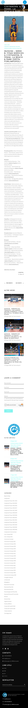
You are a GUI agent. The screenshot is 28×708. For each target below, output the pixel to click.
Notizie (6, 596)
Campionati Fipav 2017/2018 (10, 510)
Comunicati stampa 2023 (10, 568)
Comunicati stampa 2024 (10, 570)
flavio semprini (16, 316)
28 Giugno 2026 (7, 340)
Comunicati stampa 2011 (10, 541)
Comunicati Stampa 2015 (10, 548)
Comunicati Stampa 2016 (10, 551)
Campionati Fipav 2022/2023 (10, 522)
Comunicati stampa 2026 (10, 572)
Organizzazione (7, 601)
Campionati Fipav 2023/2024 (10, 524)
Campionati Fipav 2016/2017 (10, 508)
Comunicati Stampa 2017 (10, 553)
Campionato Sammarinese (10, 532)
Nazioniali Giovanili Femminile (11, 594)
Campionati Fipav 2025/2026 (10, 529)
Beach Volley (7, 496)
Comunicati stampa (8, 48)
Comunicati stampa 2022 (17, 48)
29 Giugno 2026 (7, 316)
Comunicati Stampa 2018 (10, 556)
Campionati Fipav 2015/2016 (10, 505)
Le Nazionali (18, 445)
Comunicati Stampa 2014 (10, 546)
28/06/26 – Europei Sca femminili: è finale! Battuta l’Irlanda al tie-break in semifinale (16, 468)
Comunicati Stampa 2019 (10, 558)
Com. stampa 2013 (8, 536)
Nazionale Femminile (14, 446)
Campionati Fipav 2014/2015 (10, 503)
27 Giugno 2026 (7, 365)
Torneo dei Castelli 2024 (9, 606)
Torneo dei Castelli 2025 (9, 608)
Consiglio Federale (8, 577)
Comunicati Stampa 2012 (10, 544)
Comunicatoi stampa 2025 (10, 575)
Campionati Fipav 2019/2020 (10, 515)
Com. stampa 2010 (8, 534)
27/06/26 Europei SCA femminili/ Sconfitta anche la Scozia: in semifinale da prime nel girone (13, 360)
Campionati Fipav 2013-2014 (10, 501)
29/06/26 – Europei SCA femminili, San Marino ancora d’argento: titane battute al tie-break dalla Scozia (14, 311)
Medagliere (7, 582)
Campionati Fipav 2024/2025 (10, 527)
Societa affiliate (8, 603)
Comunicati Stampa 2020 (10, 560)
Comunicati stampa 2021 (10, 563)
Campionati (6, 46)
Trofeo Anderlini (8, 611)
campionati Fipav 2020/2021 (10, 517)
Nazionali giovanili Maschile (10, 592)
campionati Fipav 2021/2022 (14, 46)
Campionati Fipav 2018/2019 (10, 512)
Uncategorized (7, 613)
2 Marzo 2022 (6, 44)
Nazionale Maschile (8, 587)
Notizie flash (7, 599)
